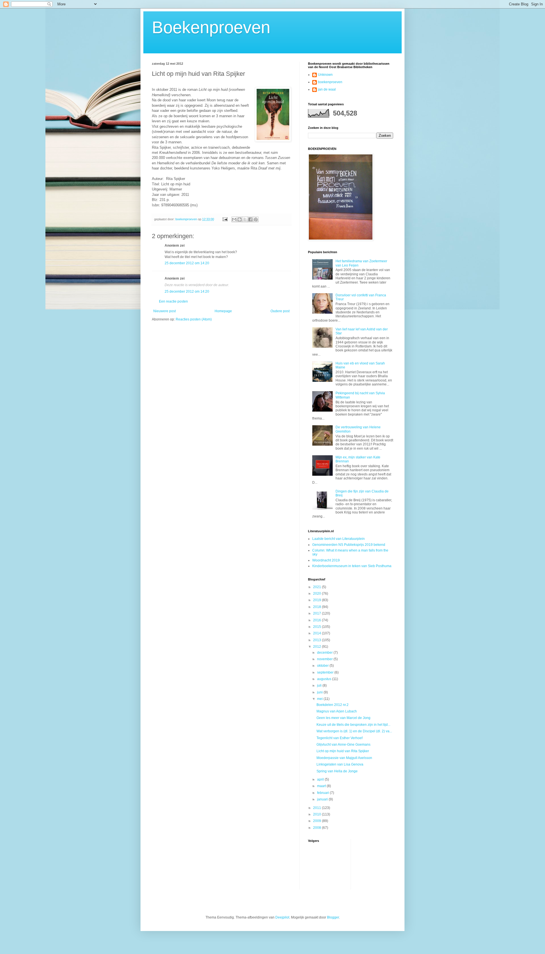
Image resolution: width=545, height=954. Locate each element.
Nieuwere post (164, 311)
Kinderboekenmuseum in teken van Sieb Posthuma (351, 566)
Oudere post (280, 311)
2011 (317, 808)
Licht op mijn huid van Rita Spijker (342, 751)
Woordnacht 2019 (326, 560)
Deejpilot (282, 917)
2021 (317, 587)
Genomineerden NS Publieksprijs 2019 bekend (348, 545)
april (321, 779)
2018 (317, 607)
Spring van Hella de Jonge (337, 771)
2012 (317, 647)
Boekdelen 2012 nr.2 (332, 705)
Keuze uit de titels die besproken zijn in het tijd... (353, 725)
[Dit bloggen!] (239, 219)
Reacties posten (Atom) (194, 319)
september (325, 672)
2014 (317, 633)
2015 (317, 627)
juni (320, 692)
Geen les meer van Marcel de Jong (343, 718)
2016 (317, 620)
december (325, 653)
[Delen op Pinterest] (256, 219)
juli (319, 685)
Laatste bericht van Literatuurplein (338, 539)
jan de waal (327, 89)
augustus (324, 679)
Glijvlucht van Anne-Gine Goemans (343, 745)
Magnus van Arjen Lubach (336, 711)
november (325, 659)
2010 (317, 814)
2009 (317, 821)
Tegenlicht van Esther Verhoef (339, 738)
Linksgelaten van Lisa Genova (339, 764)
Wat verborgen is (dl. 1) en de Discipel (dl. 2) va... (354, 731)
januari (323, 799)
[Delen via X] (245, 219)
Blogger (333, 917)
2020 (317, 594)
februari (323, 793)
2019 (317, 600)
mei (320, 699)
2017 (317, 613)
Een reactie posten (173, 301)
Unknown (325, 75)
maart (322, 786)
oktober (323, 666)
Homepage (223, 311)
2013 (317, 640)
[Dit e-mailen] (234, 219)
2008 (317, 828)
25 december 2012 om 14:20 (187, 263)
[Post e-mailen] (225, 219)
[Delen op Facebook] (250, 219)
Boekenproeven (211, 27)
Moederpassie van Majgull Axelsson (344, 758)
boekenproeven (330, 82)
